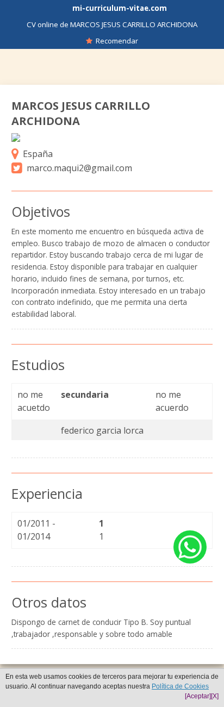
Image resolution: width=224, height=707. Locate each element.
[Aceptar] (198, 696)
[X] (215, 696)
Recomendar (115, 41)
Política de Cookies (180, 686)
